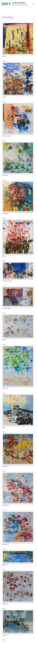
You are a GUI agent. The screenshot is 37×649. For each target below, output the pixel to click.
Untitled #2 (5, 505)
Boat (3, 427)
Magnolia (5, 175)
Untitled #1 (5, 466)
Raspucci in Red (7, 281)
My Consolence (7, 136)
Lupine (4, 97)
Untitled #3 (5, 544)
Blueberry (5, 564)
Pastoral (4, 635)
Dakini (4, 56)
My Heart (5, 213)
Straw (4, 339)
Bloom (4, 256)
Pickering (5, 604)
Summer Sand (6, 308)
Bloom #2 (5, 388)
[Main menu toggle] (33, 4)
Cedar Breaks (18, 2)
